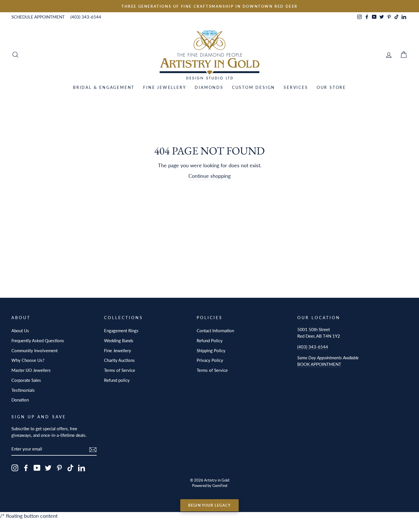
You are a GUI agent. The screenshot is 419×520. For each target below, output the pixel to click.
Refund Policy (210, 340)
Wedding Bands (118, 340)
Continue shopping (209, 176)
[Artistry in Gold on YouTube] (37, 467)
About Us (20, 330)
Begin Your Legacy (209, 505)
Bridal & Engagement (104, 87)
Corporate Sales (26, 380)
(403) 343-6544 (85, 16)
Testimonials (23, 390)
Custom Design (253, 87)
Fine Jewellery (164, 87)
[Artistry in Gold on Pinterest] (59, 467)
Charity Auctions (119, 360)
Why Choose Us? (27, 360)
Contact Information (215, 330)
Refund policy (117, 380)
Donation (20, 399)
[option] (209, 6)
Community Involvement (34, 350)
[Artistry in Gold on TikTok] (70, 467)
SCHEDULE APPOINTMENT (38, 16)
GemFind (219, 486)
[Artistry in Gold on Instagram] (14, 467)
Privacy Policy (210, 360)
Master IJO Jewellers (31, 370)
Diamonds (209, 87)
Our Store (331, 87)
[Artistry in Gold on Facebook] (26, 467)
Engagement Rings (121, 330)
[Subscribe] (93, 449)
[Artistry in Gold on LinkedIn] (81, 467)
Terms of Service (119, 370)
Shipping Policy (211, 350)
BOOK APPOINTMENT (319, 364)
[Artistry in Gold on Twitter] (48, 467)
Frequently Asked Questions (37, 340)
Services (296, 87)
